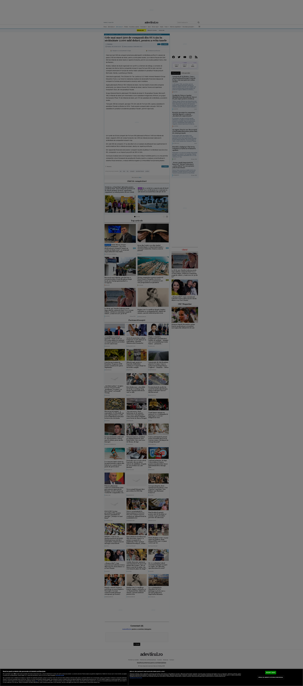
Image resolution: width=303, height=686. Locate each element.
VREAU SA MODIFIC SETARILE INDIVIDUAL (270, 677)
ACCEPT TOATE (270, 672)
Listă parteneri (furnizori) (136, 677)
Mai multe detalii (60, 675)
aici (36, 680)
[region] (151, 677)
